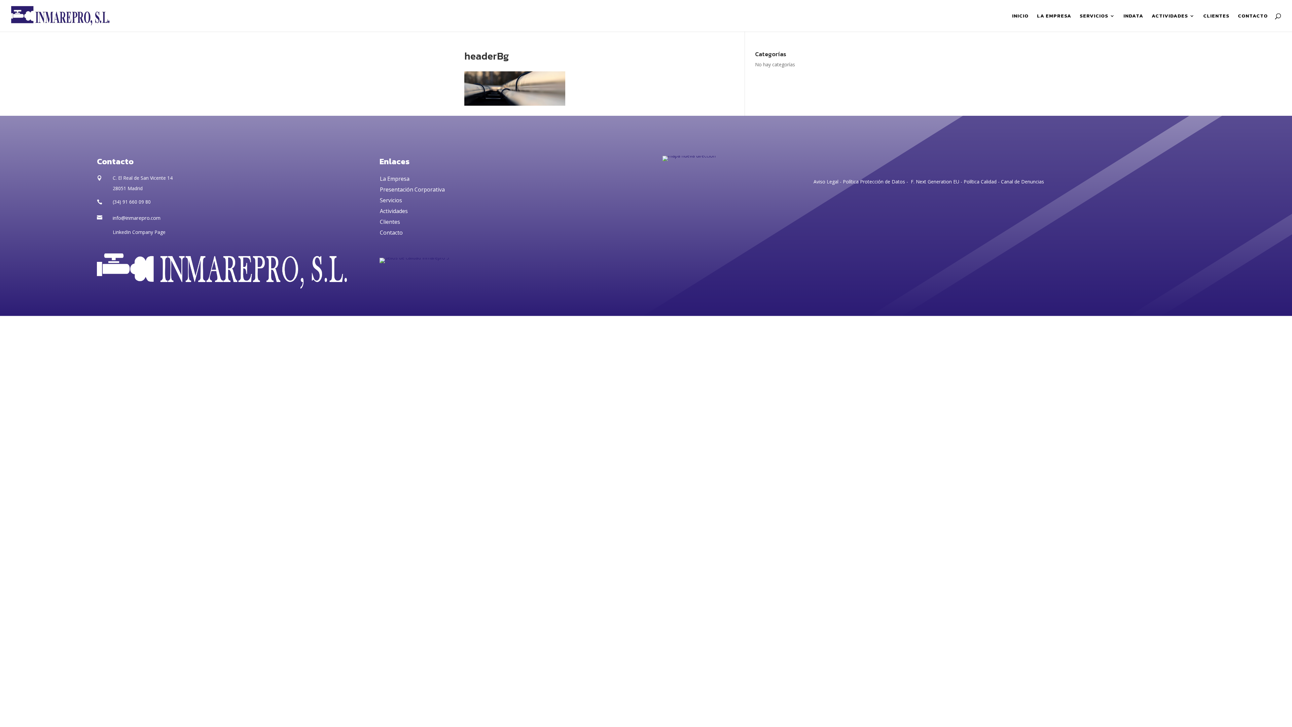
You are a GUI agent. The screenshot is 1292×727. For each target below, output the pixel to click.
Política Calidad (980, 181)
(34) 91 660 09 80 (132, 202)
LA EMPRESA (1054, 16)
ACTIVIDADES (1170, 16)
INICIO (1020, 16)
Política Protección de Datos (873, 181)
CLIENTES (1216, 16)
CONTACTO (1253, 16)
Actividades (394, 211)
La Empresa (394, 178)
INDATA (1133, 16)
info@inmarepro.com (136, 217)
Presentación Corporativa (412, 189)
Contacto (391, 232)
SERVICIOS (1094, 16)
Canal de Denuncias (1022, 181)
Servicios (391, 200)
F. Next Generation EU (935, 181)
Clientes (390, 222)
